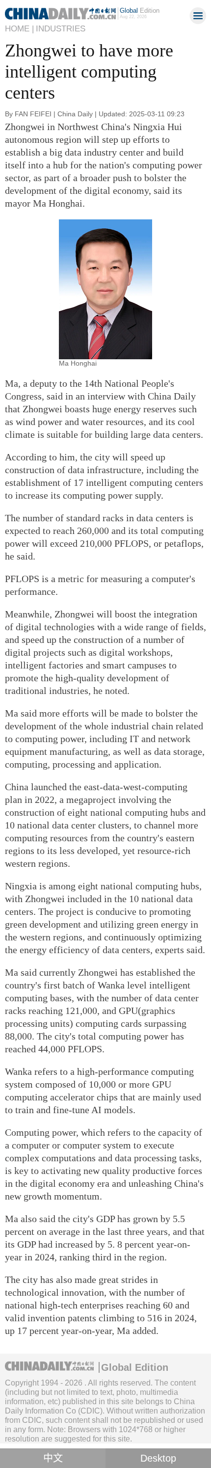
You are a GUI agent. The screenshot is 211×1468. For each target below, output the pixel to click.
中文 (53, 1458)
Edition (139, 10)
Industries (60, 28)
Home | (19, 28)
